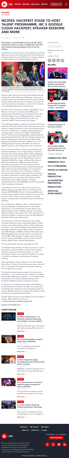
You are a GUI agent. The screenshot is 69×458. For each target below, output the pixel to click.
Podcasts (52, 91)
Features (5, 12)
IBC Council (34, 427)
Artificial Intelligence (55, 192)
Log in (44, 4)
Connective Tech (57, 158)
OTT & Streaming (57, 166)
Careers (44, 430)
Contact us (35, 430)
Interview (53, 134)
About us (25, 430)
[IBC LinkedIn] (65, 444)
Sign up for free (56, 438)
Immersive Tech (56, 162)
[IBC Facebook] (47, 444)
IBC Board (23, 427)
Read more (21, 331)
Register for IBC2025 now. (10, 305)
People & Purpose (57, 170)
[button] (66, 4)
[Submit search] (60, 4)
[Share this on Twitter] (54, 60)
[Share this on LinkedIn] (58, 60)
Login (50, 52)
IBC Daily (35, 4)
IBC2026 (26, 4)
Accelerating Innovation (55, 181)
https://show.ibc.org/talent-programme (18, 301)
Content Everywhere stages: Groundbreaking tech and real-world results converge (31, 362)
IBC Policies (45, 427)
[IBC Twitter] (53, 444)
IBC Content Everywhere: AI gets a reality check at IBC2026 (30, 340)
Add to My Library (55, 46)
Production (54, 187)
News (51, 70)
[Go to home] (6, 4)
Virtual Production (54, 175)
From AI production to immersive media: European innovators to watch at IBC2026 (29, 384)
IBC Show (5, 15)
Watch (18, 4)
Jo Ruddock (6, 38)
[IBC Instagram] (59, 444)
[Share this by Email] (62, 60)
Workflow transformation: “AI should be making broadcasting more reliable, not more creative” (29, 319)
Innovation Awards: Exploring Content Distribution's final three (29, 406)
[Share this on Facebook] (49, 60)
